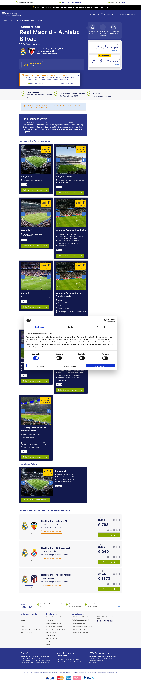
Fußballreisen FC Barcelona (81, 617)
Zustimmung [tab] (39, 327)
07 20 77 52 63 (90, 673)
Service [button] (134, 14)
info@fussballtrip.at (42, 662)
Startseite (7, 20)
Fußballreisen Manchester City (82, 626)
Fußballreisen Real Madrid (80, 632)
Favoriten (49, 644)
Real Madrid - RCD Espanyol (55, 548)
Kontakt (23, 617)
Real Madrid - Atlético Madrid (56, 575)
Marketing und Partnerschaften (31, 629)
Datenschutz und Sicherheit (55, 629)
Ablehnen (40, 366)
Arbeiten (23, 620)
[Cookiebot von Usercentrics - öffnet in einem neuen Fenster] (106, 320)
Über (22, 623)
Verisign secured (51, 638)
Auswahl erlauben (70, 366)
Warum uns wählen (27, 632)
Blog (22, 626)
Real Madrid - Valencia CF (54, 521)
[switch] (59, 358)
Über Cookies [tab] (101, 327)
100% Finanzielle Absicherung (72, 2)
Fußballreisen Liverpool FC (80, 620)
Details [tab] (70, 327)
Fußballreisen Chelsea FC (80, 623)
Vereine (113, 14)
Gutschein (49, 641)
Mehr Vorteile (118, 605)
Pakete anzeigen (108, 535)
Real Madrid (24, 20)
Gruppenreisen (95, 14)
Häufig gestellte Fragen (54, 632)
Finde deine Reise (124, 14)
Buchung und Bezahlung (54, 626)
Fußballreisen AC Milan (79, 629)
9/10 (123, 2)
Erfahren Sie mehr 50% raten (56, 617)
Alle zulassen (100, 366)
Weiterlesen (93, 662)
